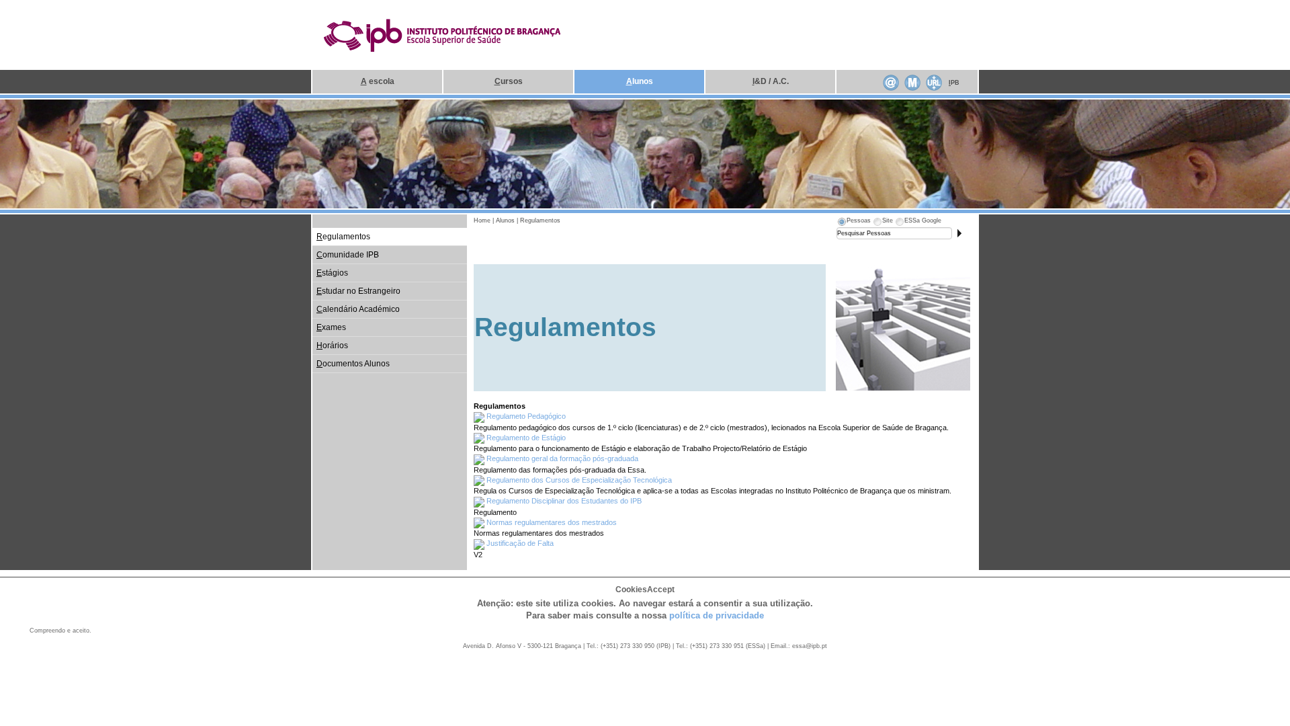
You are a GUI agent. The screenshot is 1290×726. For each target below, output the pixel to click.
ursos (508, 81)
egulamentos (343, 236)
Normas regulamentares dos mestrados (551, 522)
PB (954, 82)
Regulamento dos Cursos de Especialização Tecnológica (579, 480)
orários (332, 345)
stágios (332, 273)
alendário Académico (358, 309)
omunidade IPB (347, 254)
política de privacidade (716, 615)
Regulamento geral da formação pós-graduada (562, 458)
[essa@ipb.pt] (891, 81)
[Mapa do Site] (912, 81)
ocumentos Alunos (353, 363)
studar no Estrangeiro (358, 291)
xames (331, 327)
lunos (639, 81)
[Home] (443, 34)
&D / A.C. (770, 81)
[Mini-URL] (934, 81)
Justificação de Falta (520, 543)
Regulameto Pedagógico (526, 416)
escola (377, 81)
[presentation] (853, 222)
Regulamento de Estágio (526, 438)
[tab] (853, 222)
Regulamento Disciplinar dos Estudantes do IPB (564, 501)
